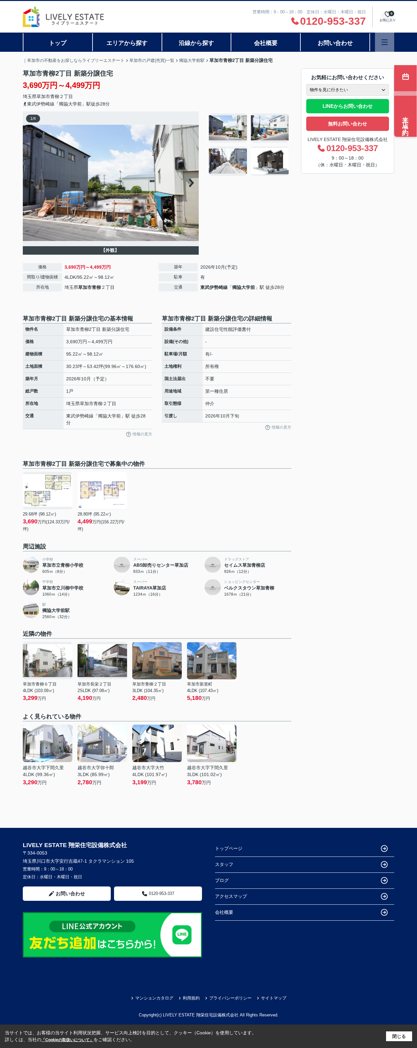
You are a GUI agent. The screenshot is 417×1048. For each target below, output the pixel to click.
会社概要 (266, 43)
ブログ (222, 880)
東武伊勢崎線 (214, 287)
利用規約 (191, 998)
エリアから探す (127, 43)
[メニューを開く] (384, 42)
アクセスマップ (231, 896)
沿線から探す (196, 43)
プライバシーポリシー (230, 998)
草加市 (43, 96)
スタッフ (224, 864)
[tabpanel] (249, 144)
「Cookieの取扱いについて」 (67, 1040)
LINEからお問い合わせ (348, 106)
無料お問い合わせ (347, 123)
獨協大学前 (243, 287)
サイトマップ (273, 998)
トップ (57, 43)
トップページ (228, 848)
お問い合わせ (335, 43)
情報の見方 (142, 434)
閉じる (399, 1036)
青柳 (54, 96)
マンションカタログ (154, 998)
